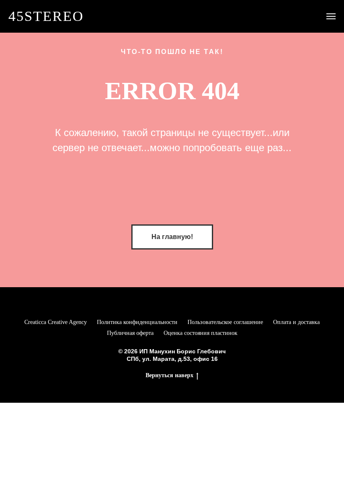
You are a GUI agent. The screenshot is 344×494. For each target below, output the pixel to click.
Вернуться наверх (169, 375)
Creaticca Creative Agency (55, 322)
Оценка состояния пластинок (200, 333)
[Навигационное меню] (331, 16)
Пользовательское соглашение (225, 322)
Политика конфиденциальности (137, 322)
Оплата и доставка (296, 322)
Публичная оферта (130, 333)
